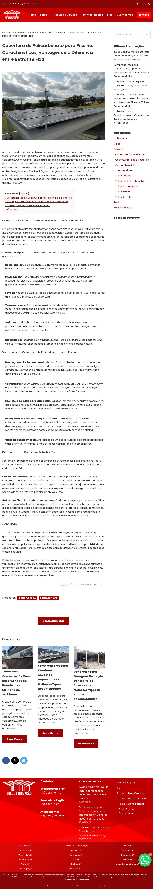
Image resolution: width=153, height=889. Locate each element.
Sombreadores (124, 170)
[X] (15, 760)
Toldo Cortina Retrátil (131, 804)
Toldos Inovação (123, 207)
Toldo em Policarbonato (129, 181)
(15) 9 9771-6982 (30, 3)
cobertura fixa (27, 598)
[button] (48, 14)
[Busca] (147, 34)
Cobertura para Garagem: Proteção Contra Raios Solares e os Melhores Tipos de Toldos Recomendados (88, 685)
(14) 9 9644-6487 (11, 3)
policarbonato (48, 598)
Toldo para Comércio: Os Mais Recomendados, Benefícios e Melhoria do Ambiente (131, 55)
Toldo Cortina (123, 175)
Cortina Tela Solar (125, 165)
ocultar (24, 193)
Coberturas (17, 32)
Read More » (12, 740)
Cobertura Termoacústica (130, 154)
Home (32, 15)
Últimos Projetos (93, 15)
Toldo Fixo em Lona (126, 186)
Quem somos (125, 15)
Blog (110, 15)
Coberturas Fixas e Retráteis (132, 160)
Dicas (117, 144)
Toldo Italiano (123, 191)
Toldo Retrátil (123, 197)
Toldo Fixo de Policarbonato (126, 811)
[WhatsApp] (149, 4)
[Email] (24, 760)
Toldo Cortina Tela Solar (132, 798)
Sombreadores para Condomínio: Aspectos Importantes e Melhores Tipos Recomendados (93, 813)
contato (143, 15)
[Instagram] (143, 4)
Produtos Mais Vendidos (131, 793)
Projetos (119, 149)
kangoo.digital (102, 886)
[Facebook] (137, 4)
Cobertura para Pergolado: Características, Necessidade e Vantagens (132, 85)
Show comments (53, 621)
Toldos (118, 202)
